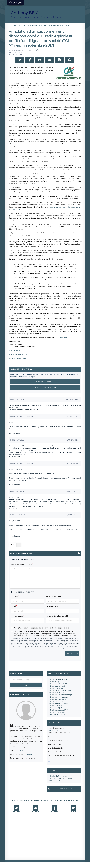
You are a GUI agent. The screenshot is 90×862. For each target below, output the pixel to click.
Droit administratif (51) (59, 704)
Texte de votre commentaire (21, 565)
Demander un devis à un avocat (43, 387)
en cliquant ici (63, 338)
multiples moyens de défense (31, 316)
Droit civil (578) (56, 682)
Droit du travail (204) (58, 693)
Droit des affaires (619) (59, 679)
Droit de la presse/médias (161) (61, 695)
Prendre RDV (55, 781)
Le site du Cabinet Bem (59, 776)
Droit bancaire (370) (58, 686)
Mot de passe (17, 616)
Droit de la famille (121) (59, 699)
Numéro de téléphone (56, 616)
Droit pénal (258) (56, 688)
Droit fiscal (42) (56, 708)
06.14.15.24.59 (29, 754)
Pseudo (14, 597)
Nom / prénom (52, 597)
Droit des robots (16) (58, 712)
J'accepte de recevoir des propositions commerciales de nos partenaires (41, 628)
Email (13, 606)
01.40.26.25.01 (18, 751)
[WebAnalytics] (50, 762)
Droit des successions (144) (60, 697)
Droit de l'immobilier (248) (60, 690)
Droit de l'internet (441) (59, 684)
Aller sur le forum (43, 381)
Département (52, 606)
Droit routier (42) (56, 706)
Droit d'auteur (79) (57, 701)
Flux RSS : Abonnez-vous (61, 789)
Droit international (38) (59, 710)
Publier (70, 653)
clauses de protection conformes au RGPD (48, 645)
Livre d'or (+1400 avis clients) (61, 778)
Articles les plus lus (57, 714)
